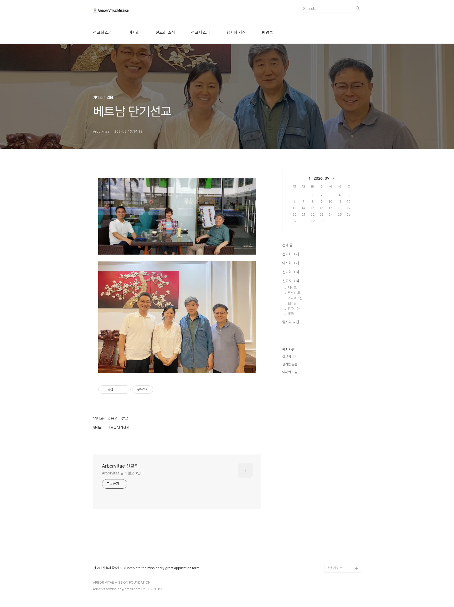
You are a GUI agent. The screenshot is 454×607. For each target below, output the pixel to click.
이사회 (134, 32)
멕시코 (292, 288)
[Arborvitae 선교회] (122, 11)
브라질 (292, 303)
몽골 (291, 314)
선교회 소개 (102, 32)
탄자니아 (294, 309)
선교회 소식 (165, 32)
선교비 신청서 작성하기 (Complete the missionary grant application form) (146, 568)
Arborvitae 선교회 (120, 466)
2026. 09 (321, 178)
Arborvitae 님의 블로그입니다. (125, 473)
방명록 (267, 32)
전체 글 (287, 245)
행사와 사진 (236, 32)
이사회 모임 (289, 372)
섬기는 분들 (289, 364)
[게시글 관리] (124, 389)
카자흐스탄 (295, 298)
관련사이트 (335, 568)
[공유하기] (118, 389)
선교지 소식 (200, 32)
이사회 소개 (290, 263)
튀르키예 (294, 293)
